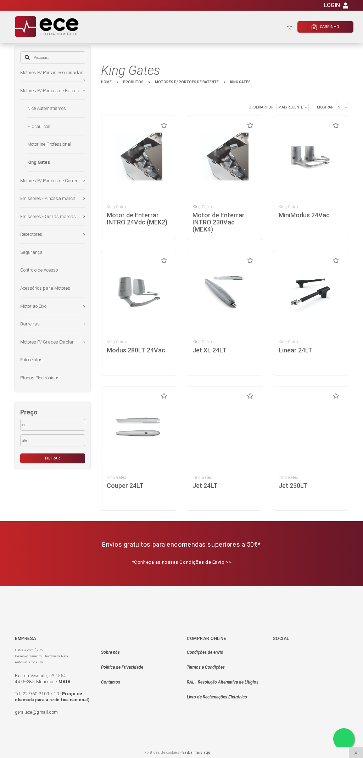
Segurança (31, 252)
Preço (29, 412)
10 (56, 693)
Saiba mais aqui (197, 752)
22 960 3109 (36, 693)
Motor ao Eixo (33, 306)
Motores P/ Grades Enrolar (47, 342)
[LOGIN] (345, 7)
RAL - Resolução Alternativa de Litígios (222, 682)
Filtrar (52, 458)
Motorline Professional (49, 144)
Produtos (133, 82)
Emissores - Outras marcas (48, 216)
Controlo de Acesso (39, 270)
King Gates (38, 162)
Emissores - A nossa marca (48, 198)
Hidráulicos (38, 126)
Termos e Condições (206, 667)
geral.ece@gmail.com (36, 712)
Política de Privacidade (122, 667)
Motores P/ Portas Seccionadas (51, 72)
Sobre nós (110, 652)
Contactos (110, 682)
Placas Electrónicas (40, 377)
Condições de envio (205, 652)
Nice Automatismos (46, 108)
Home (106, 82)
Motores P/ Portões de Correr (49, 180)
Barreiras (30, 324)
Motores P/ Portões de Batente (50, 90)
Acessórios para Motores (45, 288)
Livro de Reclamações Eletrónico (217, 697)
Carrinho (326, 27)
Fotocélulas (31, 359)
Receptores (31, 234)
